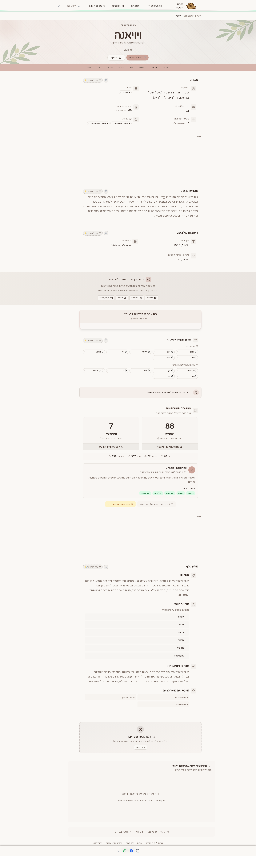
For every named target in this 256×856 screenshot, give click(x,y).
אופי (131, 67)
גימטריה (116, 5)
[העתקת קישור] (137, 850)
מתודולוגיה (97, 843)
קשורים (121, 67)
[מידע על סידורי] (145, 456)
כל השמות (189, 16)
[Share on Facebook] (131, 851)
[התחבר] (59, 5)
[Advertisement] (140, 161)
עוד (98, 67)
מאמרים (135, 5)
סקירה (166, 67)
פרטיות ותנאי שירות (114, 843)
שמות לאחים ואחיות (154, 843)
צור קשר (130, 843)
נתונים (89, 67)
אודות (139, 843)
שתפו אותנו (140, 747)
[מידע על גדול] (162, 456)
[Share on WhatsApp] (124, 851)
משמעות (154, 67)
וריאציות (142, 67)
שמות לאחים (95, 5)
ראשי (199, 16)
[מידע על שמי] (129, 456)
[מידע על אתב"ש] (110, 456)
